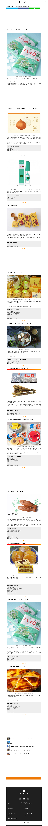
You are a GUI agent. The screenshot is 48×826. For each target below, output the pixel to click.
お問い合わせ (10, 808)
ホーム (9, 803)
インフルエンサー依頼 (11, 813)
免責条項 (26, 808)
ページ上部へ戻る (24, 822)
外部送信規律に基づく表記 (12, 818)
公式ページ (24, 202)
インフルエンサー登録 (28, 813)
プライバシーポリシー (28, 803)
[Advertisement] (24, 18)
